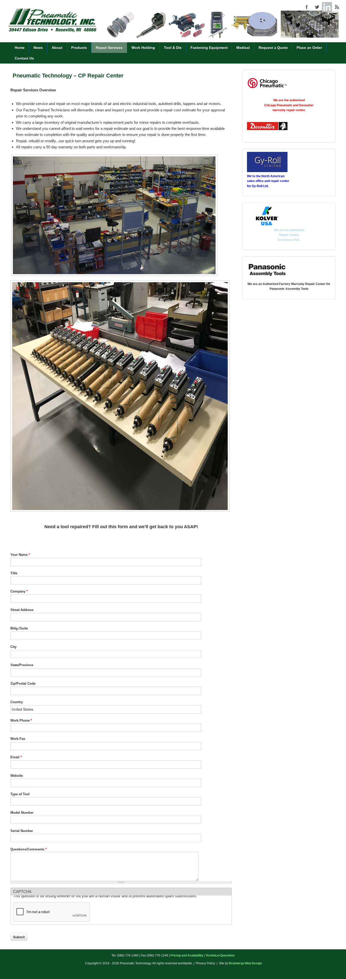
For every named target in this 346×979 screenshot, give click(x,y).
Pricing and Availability (186, 955)
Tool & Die (173, 48)
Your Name (20, 555)
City (13, 647)
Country (16, 702)
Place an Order (309, 48)
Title (13, 573)
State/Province (21, 665)
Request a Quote (273, 48)
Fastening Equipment (209, 48)
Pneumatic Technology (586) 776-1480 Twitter (317, 7)
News (38, 48)
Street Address (21, 610)
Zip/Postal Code (22, 683)
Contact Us (24, 58)
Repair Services (109, 48)
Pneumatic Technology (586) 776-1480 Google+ (327, 7)
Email (16, 757)
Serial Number (21, 831)
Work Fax (17, 739)
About (57, 48)
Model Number (21, 812)
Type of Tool (20, 794)
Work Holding (143, 48)
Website (16, 776)
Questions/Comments (28, 849)
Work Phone (21, 720)
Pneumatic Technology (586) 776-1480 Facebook (307, 7)
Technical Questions (220, 955)
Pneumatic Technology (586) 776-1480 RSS (337, 7)
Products (79, 48)
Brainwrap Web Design (245, 963)
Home (20, 48)
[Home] (52, 31)
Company (19, 591)
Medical (243, 48)
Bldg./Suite (19, 628)
